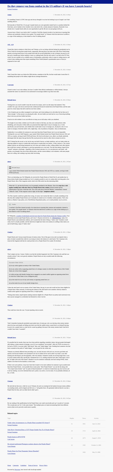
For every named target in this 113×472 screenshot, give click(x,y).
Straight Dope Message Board (9, 2)
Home (9, 465)
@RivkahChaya (56, 218)
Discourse (17, 469)
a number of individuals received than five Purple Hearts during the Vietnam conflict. (41, 216)
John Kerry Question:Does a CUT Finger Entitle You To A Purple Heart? (31, 430)
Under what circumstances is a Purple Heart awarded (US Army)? (29, 423)
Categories (16, 465)
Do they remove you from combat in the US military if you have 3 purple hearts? (50, 6)
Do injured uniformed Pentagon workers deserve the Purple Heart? (29, 444)
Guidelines (23, 465)
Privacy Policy (43, 465)
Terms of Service (33, 465)
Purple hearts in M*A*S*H (16, 437)
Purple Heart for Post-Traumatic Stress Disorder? (23, 451)
